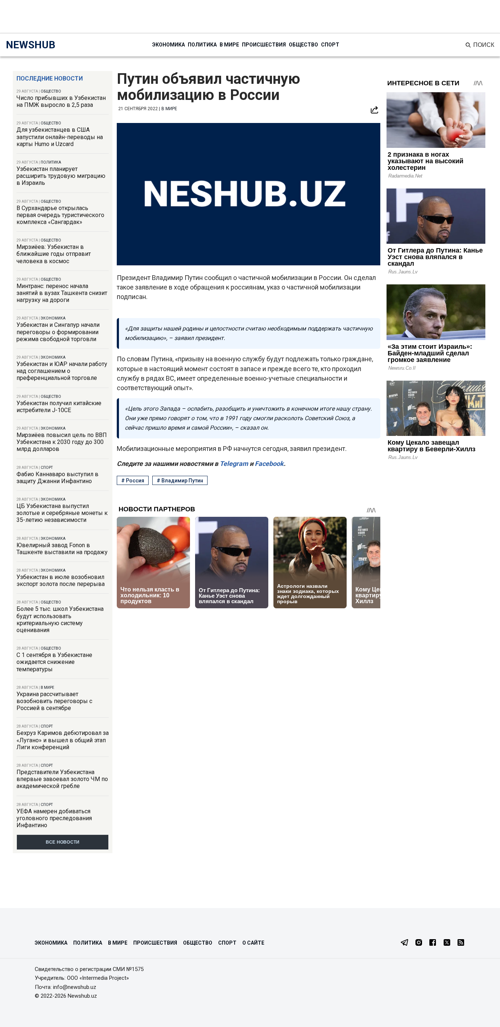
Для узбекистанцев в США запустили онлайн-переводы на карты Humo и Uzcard (59, 136)
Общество (303, 45)
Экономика (168, 45)
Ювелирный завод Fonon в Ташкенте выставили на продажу (62, 549)
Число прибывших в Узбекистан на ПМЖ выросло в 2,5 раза (61, 101)
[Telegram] (404, 943)
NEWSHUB (30, 45)
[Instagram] (418, 943)
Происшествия (264, 45)
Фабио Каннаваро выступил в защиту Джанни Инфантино (57, 478)
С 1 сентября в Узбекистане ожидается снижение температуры (54, 661)
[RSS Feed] (460, 943)
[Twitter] (447, 943)
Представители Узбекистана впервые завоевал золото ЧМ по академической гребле (62, 779)
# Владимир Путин (180, 480)
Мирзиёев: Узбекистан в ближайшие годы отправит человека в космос (53, 253)
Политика (202, 45)
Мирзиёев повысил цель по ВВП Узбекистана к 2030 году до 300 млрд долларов (61, 442)
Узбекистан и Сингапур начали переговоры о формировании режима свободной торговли (58, 331)
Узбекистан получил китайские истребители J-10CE (58, 407)
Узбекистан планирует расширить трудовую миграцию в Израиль (60, 175)
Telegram (233, 463)
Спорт (330, 45)
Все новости (63, 842)
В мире (229, 45)
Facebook (268, 463)
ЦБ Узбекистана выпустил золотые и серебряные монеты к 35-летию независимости (62, 513)
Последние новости (49, 78)
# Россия (132, 480)
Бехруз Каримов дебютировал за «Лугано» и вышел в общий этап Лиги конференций (62, 739)
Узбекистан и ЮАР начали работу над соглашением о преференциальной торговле (61, 371)
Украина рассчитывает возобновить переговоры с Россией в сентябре (54, 701)
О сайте (253, 943)
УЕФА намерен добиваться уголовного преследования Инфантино (54, 818)
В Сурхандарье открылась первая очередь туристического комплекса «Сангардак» (60, 215)
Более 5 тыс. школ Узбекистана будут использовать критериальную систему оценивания (60, 619)
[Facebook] (432, 943)
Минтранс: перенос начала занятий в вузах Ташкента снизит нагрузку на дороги (61, 293)
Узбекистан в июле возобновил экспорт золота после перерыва (60, 580)
